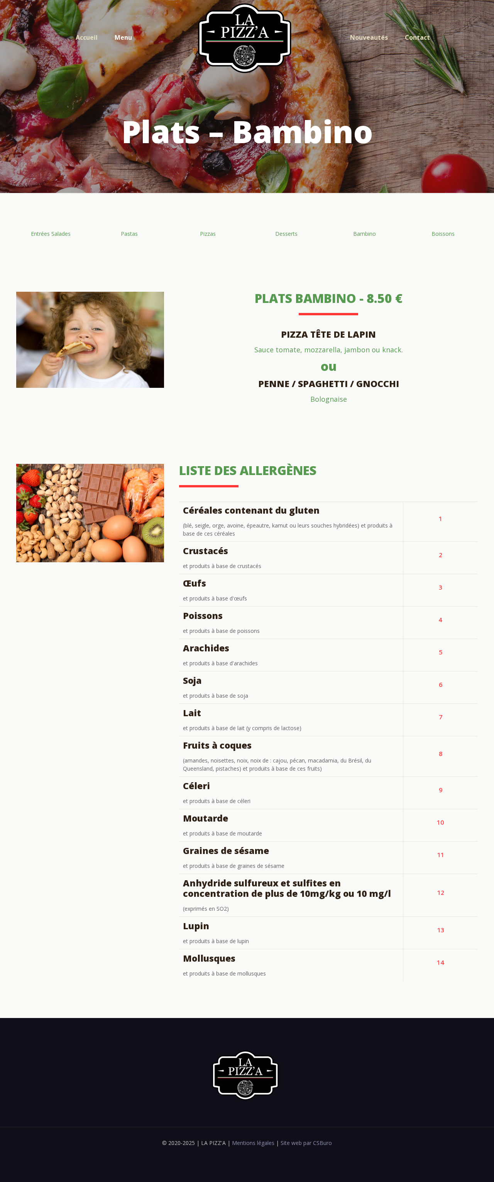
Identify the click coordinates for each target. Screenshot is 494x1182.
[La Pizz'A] (246, 37)
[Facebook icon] (243, 1154)
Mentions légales (252, 1142)
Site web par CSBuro (305, 1142)
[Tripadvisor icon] (251, 1154)
